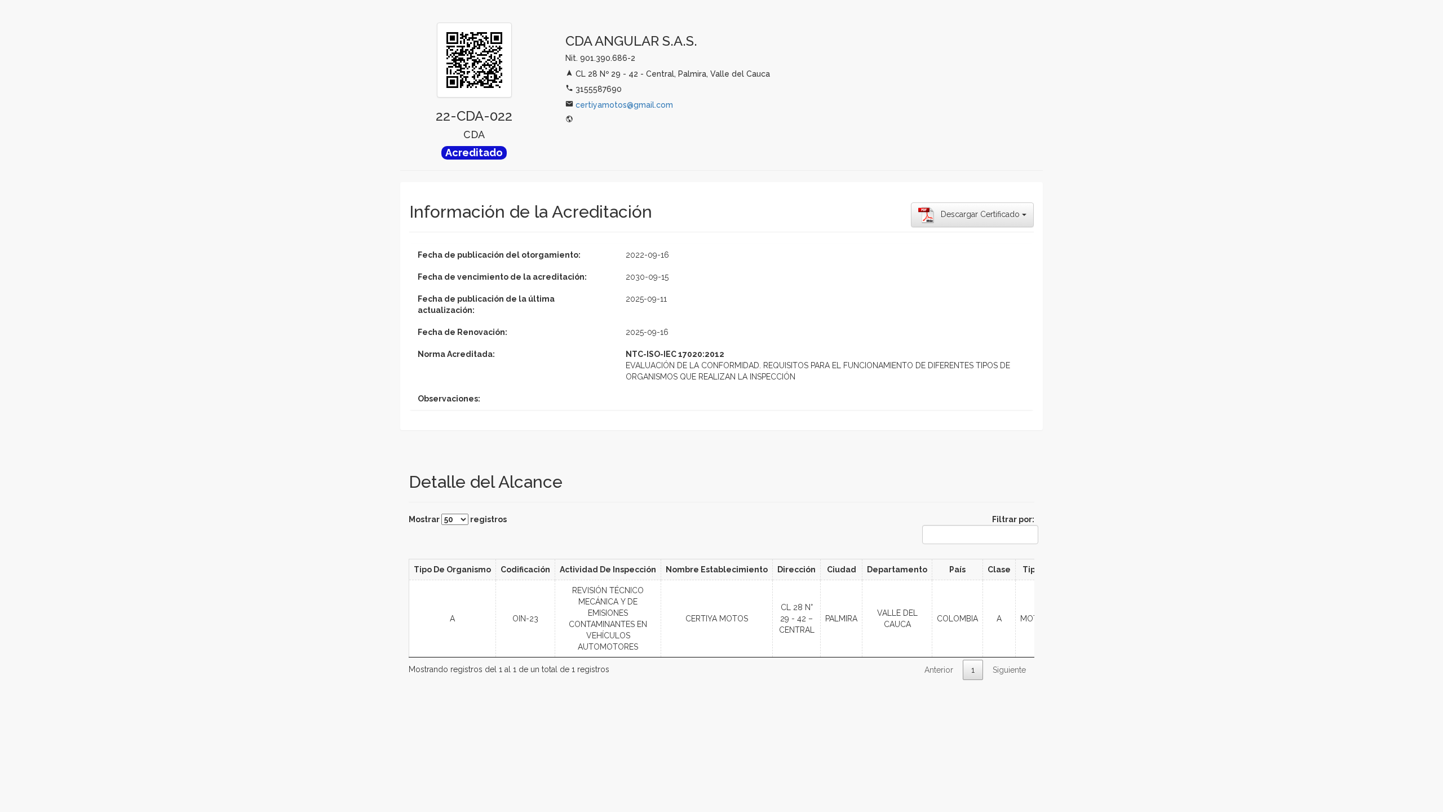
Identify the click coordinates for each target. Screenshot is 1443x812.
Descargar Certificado (978, 214)
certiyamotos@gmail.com (624, 104)
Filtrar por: (1013, 519)
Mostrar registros (458, 519)
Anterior (938, 669)
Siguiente (1009, 669)
